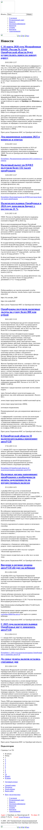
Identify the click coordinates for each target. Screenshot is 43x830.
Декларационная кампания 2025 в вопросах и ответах (20, 138)
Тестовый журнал (11, 782)
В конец (8, 778)
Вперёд (7, 776)
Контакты (12, 29)
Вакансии (12, 25)
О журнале (13, 18)
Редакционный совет (16, 20)
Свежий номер (10, 785)
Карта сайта (9, 791)
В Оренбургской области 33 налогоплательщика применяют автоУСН (19, 439)
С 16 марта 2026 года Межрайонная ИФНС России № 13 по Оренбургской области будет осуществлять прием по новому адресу (21, 52)
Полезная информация (17, 24)
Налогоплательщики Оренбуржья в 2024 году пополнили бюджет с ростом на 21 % (21, 206)
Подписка (8, 787)
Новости (12, 22)
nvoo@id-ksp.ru (24, 817)
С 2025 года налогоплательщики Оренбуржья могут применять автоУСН (19, 627)
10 (6, 774)
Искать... (4, 14)
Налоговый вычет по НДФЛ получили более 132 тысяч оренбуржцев (17, 168)
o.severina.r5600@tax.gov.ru (10, 614)
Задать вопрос (10, 789)
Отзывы (12, 27)
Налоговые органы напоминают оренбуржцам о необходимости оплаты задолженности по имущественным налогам (19, 478)
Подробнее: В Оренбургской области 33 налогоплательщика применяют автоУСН (16, 469)
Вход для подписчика (12, 794)
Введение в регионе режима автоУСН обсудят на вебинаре (18, 566)
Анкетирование (14, 31)
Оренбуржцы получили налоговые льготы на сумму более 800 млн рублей (20, 312)
